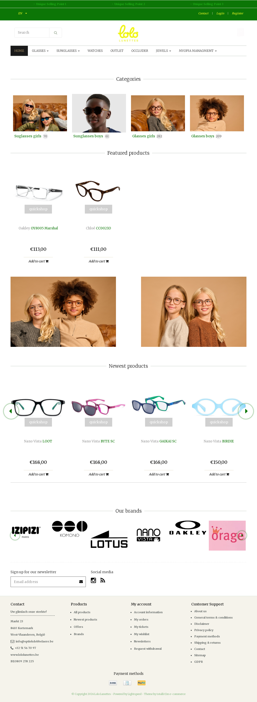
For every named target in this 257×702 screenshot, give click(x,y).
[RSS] (102, 580)
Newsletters (142, 641)
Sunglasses (66, 51)
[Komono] (69, 529)
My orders (141, 619)
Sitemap (200, 655)
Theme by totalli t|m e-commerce (164, 694)
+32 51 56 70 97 (25, 648)
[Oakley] (187, 527)
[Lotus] (109, 539)
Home (19, 51)
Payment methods (207, 636)
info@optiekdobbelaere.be (34, 641)
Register (237, 13)
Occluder (139, 51)
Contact (203, 13)
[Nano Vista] (148, 535)
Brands (79, 634)
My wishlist (141, 634)
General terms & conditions (213, 617)
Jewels (162, 51)
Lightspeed (135, 694)
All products (82, 612)
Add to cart (36, 261)
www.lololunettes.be (25, 654)
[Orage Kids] (227, 536)
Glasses (39, 51)
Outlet (116, 51)
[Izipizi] (30, 529)
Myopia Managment (196, 51)
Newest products (85, 619)
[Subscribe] (81, 580)
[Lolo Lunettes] (128, 33)
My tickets (141, 627)
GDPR (198, 662)
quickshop (38, 209)
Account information (148, 612)
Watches (95, 51)
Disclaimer (201, 624)
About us (200, 611)
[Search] (55, 33)
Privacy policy (203, 630)
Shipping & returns (207, 642)
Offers (78, 627)
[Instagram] (93, 580)
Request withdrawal (148, 648)
